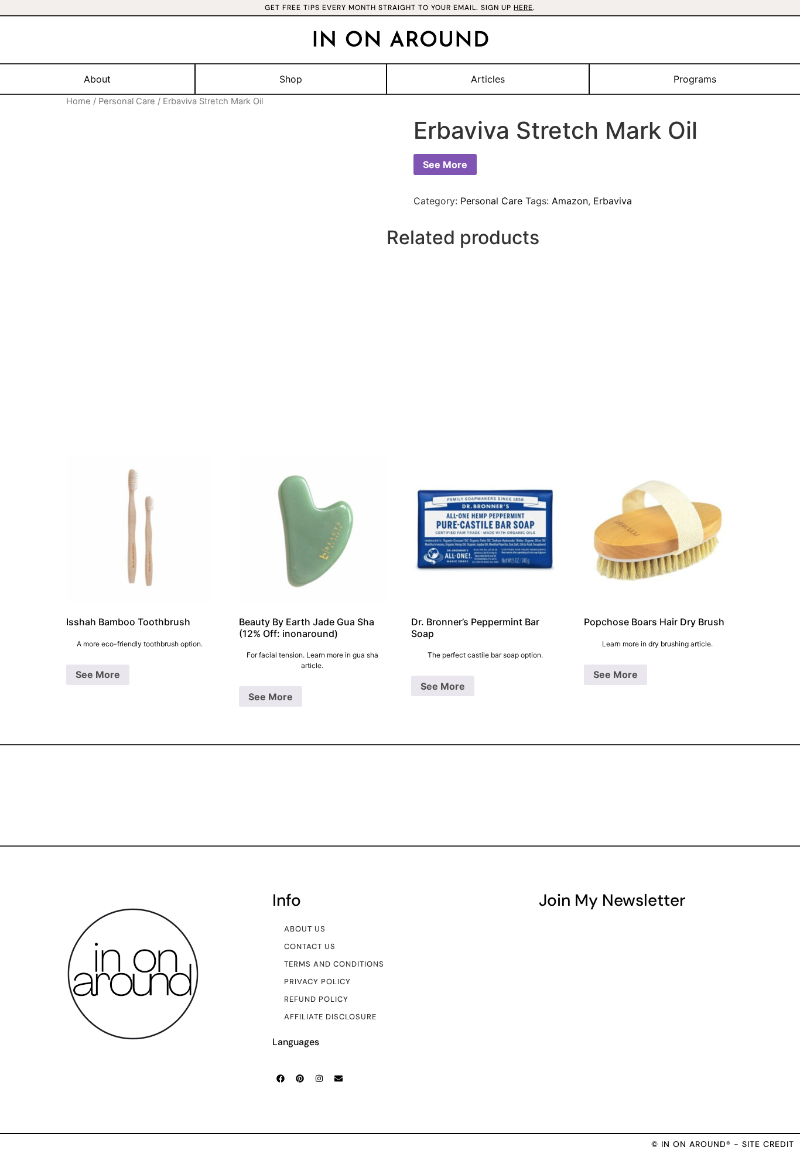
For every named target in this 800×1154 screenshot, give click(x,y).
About (97, 79)
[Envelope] (338, 1078)
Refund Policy (316, 999)
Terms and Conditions (334, 964)
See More (445, 164)
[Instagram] (319, 1078)
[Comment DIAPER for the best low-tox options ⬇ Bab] (466, 794)
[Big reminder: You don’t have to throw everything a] (334, 794)
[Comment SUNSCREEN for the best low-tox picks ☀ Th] (729, 794)
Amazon (570, 201)
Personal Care (126, 101)
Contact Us (310, 946)
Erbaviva (612, 201)
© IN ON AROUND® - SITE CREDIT (722, 1144)
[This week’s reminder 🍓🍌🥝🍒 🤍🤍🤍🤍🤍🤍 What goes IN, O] (71, 794)
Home (78, 101)
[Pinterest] (300, 1078)
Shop (290, 79)
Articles (488, 79)
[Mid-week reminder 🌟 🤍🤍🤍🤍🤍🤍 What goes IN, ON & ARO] (597, 794)
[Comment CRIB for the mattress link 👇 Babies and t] (203, 794)
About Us (305, 929)
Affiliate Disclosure (330, 1017)
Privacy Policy (317, 982)
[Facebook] (280, 1078)
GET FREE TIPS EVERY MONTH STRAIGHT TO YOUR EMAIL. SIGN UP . (400, 7)
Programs (694, 79)
